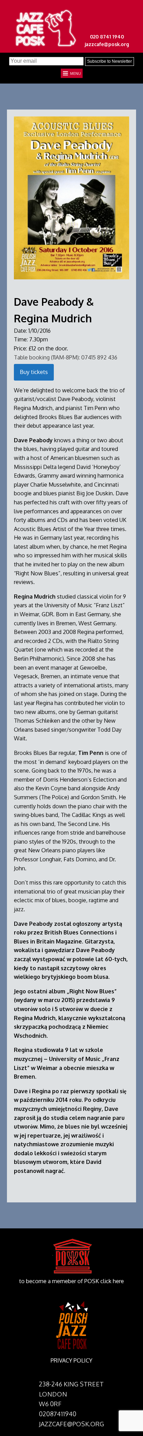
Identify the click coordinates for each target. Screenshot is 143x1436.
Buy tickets (34, 371)
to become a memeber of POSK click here (71, 1281)
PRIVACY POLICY (71, 1360)
